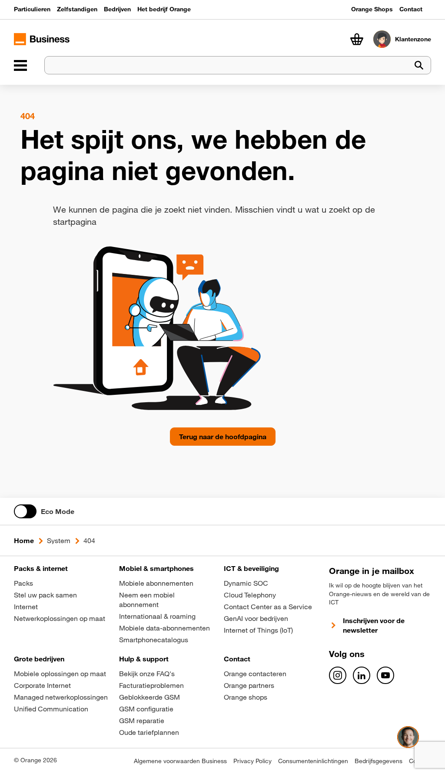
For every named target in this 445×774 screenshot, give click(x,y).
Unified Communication (51, 708)
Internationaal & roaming (157, 616)
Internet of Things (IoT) (258, 630)
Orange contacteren (255, 673)
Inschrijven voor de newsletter (374, 625)
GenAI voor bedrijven (256, 618)
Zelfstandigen (77, 9)
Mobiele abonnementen (156, 583)
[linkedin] (361, 675)
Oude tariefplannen (149, 732)
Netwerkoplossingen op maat (59, 618)
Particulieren (32, 9)
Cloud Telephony (250, 595)
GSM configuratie (146, 708)
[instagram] (337, 675)
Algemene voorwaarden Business (180, 761)
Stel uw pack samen (45, 595)
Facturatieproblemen (151, 685)
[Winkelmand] (357, 39)
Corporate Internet (42, 685)
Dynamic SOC (246, 583)
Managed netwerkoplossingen (61, 697)
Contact (410, 9)
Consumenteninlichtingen (313, 761)
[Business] (20, 65)
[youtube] (385, 675)
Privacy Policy (252, 761)
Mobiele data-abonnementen (164, 628)
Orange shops (245, 697)
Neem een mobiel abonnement (147, 600)
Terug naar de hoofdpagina (222, 436)
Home (24, 540)
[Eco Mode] (25, 511)
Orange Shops (372, 9)
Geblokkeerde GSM (149, 697)
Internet (26, 606)
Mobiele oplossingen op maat (60, 673)
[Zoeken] (419, 65)
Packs (23, 583)
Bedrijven (117, 9)
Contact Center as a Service (268, 606)
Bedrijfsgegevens (378, 761)
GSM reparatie (141, 720)
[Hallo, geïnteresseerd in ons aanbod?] (408, 737)
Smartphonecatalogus (153, 639)
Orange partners (249, 685)
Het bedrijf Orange (164, 9)
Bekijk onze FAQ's (147, 673)
